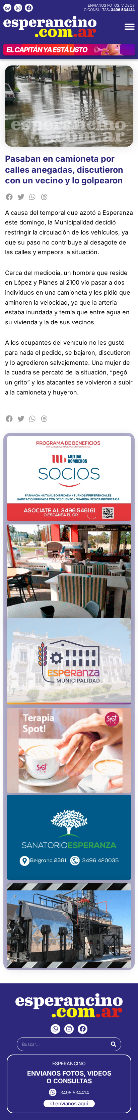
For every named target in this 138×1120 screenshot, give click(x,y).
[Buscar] (113, 1044)
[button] (9, 197)
